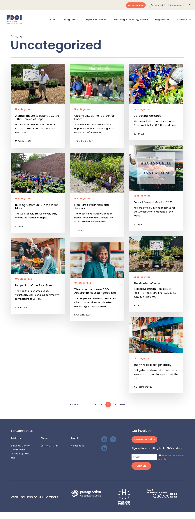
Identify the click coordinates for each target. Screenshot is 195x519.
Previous (74, 404)
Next (122, 404)
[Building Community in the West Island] (38, 193)
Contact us (77, 445)
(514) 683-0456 (49, 445)
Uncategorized (23, 109)
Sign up (141, 466)
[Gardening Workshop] (156, 102)
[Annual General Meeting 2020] (156, 188)
